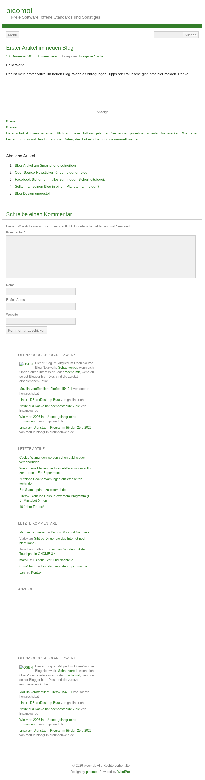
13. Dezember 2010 (20, 56)
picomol (19, 10)
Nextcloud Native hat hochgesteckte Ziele (50, 406)
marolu (24, 560)
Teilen (13, 121)
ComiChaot (28, 566)
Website (12, 314)
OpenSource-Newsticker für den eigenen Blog (51, 172)
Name (10, 285)
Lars (23, 572)
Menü (12, 35)
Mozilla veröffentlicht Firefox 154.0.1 (46, 389)
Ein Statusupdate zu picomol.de (43, 490)
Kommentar (15, 232)
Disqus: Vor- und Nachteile (70, 532)
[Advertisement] (102, 94)
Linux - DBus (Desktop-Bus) (40, 400)
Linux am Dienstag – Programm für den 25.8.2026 (56, 427)
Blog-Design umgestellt (33, 193)
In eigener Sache (91, 56)
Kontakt (36, 572)
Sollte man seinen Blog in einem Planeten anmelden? (57, 186)
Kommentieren (48, 56)
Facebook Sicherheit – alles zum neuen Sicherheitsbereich (61, 179)
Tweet (13, 127)
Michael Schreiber (33, 532)
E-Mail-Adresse (17, 300)
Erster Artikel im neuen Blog (40, 48)
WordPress (126, 772)
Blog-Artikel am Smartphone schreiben (45, 165)
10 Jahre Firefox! (32, 507)
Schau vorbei (67, 367)
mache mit (72, 372)
